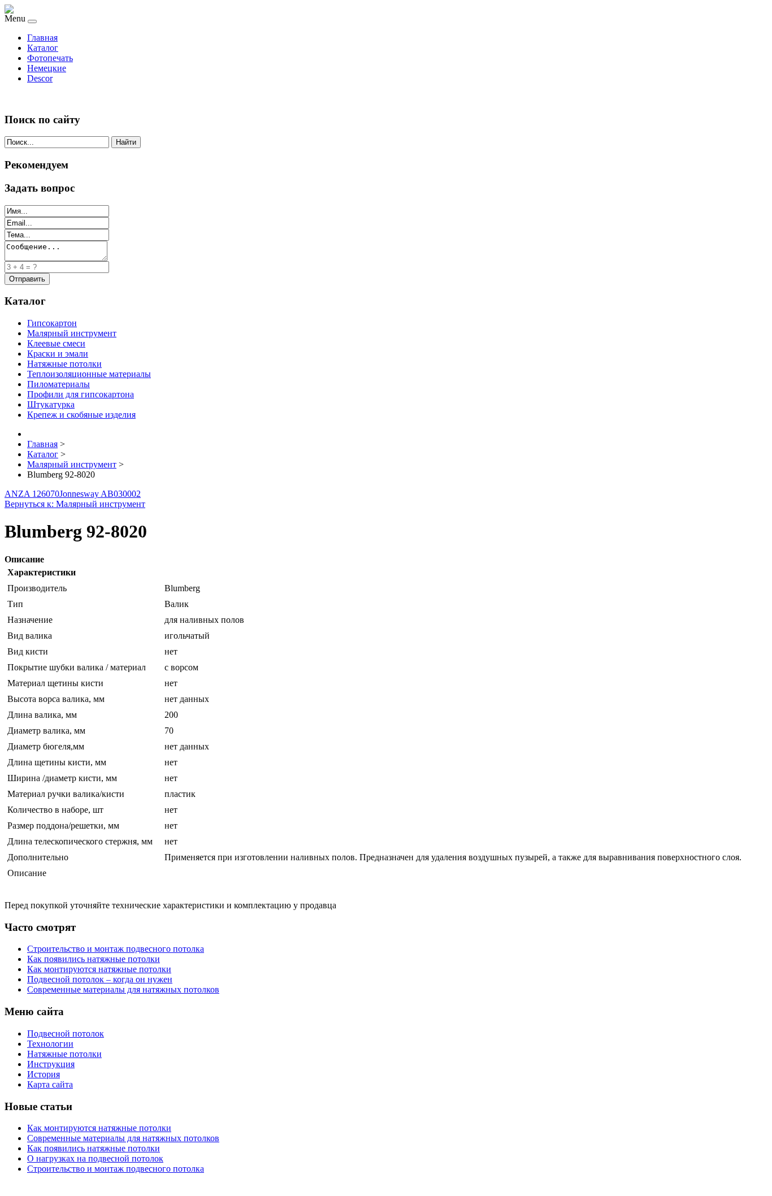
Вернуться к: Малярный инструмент (75, 504)
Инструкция (51, 1064)
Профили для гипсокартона (80, 394)
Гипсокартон (52, 323)
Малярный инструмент (71, 333)
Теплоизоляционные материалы (89, 374)
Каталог (42, 48)
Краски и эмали (57, 353)
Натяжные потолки (64, 364)
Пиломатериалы (58, 384)
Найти (126, 142)
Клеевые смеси (56, 343)
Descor (40, 78)
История (43, 1074)
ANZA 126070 (32, 494)
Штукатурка (51, 404)
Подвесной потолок (65, 1033)
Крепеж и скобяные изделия (81, 414)
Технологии (50, 1043)
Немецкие (46, 68)
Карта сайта (50, 1084)
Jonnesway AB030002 (100, 494)
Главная (42, 37)
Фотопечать (50, 58)
